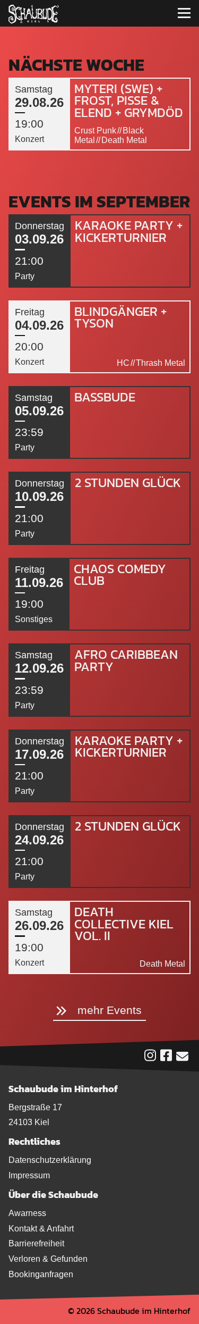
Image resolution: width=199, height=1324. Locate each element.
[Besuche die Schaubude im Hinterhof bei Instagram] (150, 1057)
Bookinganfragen (40, 1274)
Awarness (27, 1213)
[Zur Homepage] (33, 13)
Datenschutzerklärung (49, 1159)
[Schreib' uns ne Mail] (182, 1058)
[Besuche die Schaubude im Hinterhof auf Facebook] (166, 1057)
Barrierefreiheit (36, 1243)
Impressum (29, 1175)
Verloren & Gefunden (48, 1258)
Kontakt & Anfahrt (41, 1228)
